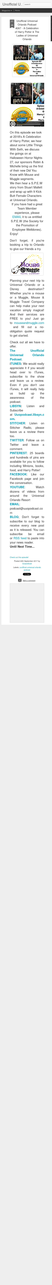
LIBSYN (15, 406)
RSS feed (20, 538)
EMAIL (16, 216)
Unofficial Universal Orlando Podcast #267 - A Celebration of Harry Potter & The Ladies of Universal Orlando (27, 30)
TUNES (16, 363)
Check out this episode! (19, 557)
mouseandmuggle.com (29, 322)
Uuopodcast (27, 563)
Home (17, 10)
